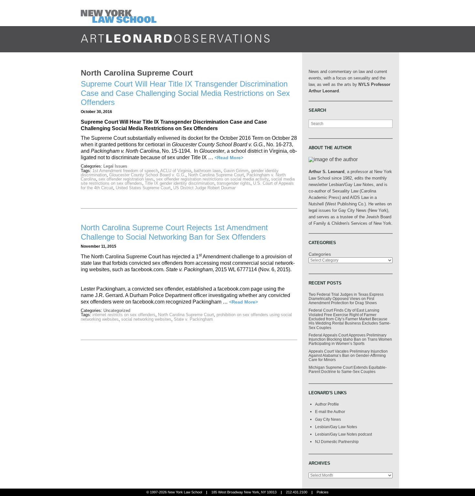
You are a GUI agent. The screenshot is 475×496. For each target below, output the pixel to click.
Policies (323, 492)
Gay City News (328, 419)
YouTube (394, 45)
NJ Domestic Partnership (337, 441)
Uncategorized (116, 310)
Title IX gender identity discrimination (179, 183)
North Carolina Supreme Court (216, 174)
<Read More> (229, 157)
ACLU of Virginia (175, 170)
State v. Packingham (193, 319)
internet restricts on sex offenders (123, 314)
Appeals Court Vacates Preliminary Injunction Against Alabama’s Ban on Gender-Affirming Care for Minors (348, 355)
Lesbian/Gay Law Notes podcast (343, 434)
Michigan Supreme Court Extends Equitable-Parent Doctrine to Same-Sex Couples (348, 369)
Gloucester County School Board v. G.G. (147, 174)
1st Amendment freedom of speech (125, 170)
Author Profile (327, 404)
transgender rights (233, 183)
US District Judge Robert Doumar (204, 187)
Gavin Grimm (236, 170)
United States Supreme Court (143, 187)
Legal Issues (115, 166)
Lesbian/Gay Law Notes (336, 427)
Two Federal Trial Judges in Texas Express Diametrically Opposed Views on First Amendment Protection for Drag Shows (346, 298)
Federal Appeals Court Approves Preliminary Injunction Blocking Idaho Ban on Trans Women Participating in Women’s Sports (350, 339)
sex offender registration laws (126, 179)
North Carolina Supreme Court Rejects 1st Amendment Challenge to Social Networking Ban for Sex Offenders (174, 232)
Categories (320, 254)
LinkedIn (382, 45)
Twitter (370, 45)
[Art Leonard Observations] (120, 13)
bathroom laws (207, 170)
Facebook (358, 45)
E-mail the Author (330, 411)
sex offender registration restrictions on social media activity (212, 179)
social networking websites (146, 319)
